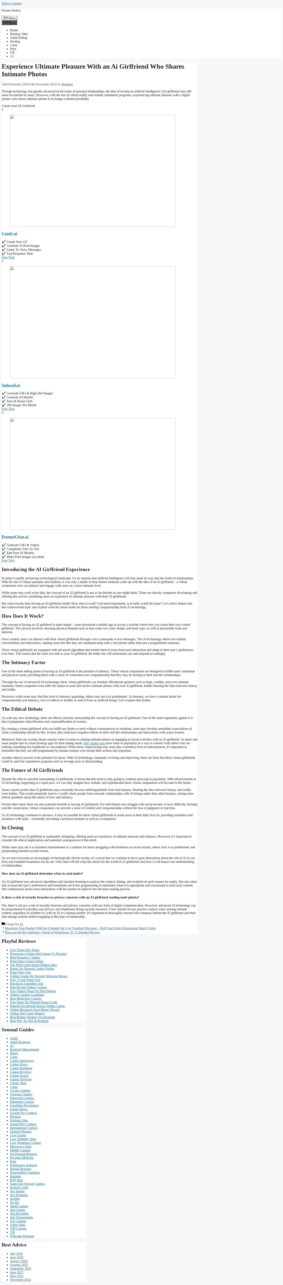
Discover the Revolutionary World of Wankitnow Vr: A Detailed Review (52, 932)
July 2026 (16, 1253)
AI (11, 56)
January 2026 (19, 1261)
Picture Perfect (11, 10)
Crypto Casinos (20, 1090)
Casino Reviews (20, 1072)
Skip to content (11, 3)
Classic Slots (18, 1083)
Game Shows (19, 1109)
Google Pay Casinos (23, 1113)
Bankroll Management (24, 1049)
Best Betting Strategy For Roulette (32, 1017)
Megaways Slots (20, 1146)
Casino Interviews (22, 1060)
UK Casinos (18, 1221)
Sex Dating (17, 1191)
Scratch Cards (19, 1187)
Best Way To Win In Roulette (29, 1021)
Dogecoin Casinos (22, 1098)
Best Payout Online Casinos (28, 987)
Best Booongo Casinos (25, 957)
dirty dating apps (94, 743)
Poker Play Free (20, 972)
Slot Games (17, 1210)
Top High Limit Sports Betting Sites (33, 965)
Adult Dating (18, 37)
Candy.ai (9, 233)
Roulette (15, 1176)
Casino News (19, 1064)
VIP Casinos (18, 1228)
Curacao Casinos (21, 1094)
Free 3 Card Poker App (25, 980)
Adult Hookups (20, 1042)
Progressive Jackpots (23, 1165)
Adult (13, 1038)
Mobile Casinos (20, 1150)
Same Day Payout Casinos (27, 1184)
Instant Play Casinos (23, 1124)
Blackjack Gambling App (26, 983)
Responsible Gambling (25, 1172)
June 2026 (16, 1257)
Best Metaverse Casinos (25, 998)
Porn (13, 49)
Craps (14, 1087)
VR (12, 52)
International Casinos (23, 1128)
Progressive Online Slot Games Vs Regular (38, 953)
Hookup (15, 1116)
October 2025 (19, 1265)
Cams (13, 45)
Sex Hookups (19, 1195)
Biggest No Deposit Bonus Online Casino (37, 1006)
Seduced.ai (11, 385)
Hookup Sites (19, 34)
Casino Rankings (21, 1068)
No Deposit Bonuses (23, 1154)
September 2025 (20, 1268)
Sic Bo (14, 1202)
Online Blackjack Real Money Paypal (34, 1009)
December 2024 (20, 1279)
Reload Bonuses (20, 1169)
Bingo (14, 1053)
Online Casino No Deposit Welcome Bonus (38, 976)
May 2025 (16, 1276)
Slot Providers (19, 1213)
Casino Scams (19, 1075)
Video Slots (17, 1225)
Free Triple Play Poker (24, 950)
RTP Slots (16, 1180)
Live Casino (18, 1135)
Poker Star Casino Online (26, 961)
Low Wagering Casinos (25, 1142)
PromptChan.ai (15, 537)
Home (14, 30)
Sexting (15, 41)
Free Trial (8, 257)
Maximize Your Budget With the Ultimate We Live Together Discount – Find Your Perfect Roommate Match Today (80, 928)
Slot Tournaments (21, 1217)
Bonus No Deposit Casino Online (32, 968)
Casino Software (21, 1079)
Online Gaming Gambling (27, 994)
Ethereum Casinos (22, 1101)
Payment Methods (22, 1157)
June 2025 (16, 1272)
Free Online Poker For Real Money (33, 991)
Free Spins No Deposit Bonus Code (33, 1002)
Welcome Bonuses (22, 1236)
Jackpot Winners (20, 1131)
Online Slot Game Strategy (27, 1013)
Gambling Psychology (24, 1105)
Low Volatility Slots (23, 1139)
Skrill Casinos (19, 1206)
